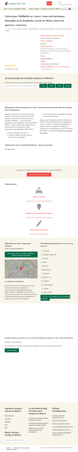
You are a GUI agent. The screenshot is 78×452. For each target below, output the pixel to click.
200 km (67, 86)
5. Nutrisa (44, 266)
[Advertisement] (21, 49)
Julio (6, 425)
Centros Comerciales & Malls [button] (17, 9)
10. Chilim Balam (47, 285)
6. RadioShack (46, 270)
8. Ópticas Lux (46, 277)
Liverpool (8, 419)
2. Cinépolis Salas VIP (48, 255)
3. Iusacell (44, 258)
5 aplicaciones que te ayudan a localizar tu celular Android (38, 424)
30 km (51, 86)
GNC (6, 428)
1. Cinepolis (45, 251)
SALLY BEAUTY (9, 416)
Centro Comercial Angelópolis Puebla (61, 433)
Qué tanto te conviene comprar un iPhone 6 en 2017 (38, 419)
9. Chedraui (45, 281)
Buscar (49, 3)
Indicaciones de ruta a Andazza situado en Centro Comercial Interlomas (21, 254)
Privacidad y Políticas (11, 449)
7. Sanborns (45, 274)
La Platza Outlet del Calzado (58, 416)
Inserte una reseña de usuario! (39, 174)
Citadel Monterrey (61, 430)
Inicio (5, 9)
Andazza (43, 43)
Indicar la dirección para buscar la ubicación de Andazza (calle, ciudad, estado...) (29, 82)
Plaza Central (59, 420)
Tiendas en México (34, 9)
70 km (59, 86)
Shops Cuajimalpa (61, 423)
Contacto (8, 447)
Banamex (8, 422)
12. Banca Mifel (46, 292)
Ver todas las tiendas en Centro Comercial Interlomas (55, 298)
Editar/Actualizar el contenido (21, 447)
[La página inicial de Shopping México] (15, 3)
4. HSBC (44, 262)
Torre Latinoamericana (62, 426)
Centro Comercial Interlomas (50, 38)
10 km (43, 86)
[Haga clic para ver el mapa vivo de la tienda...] (21, 268)
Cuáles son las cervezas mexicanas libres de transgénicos (36, 430)
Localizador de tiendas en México (50, 9)
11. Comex (45, 289)
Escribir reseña (12, 350)
